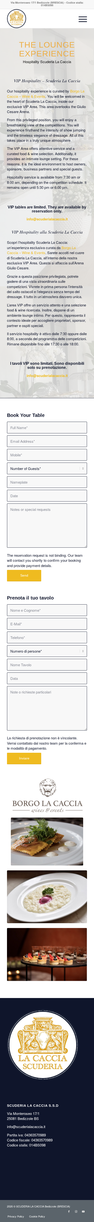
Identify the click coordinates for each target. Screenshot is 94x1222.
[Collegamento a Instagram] (76, 1211)
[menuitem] (80, 18)
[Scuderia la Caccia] (39, 18)
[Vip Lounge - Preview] (47, 842)
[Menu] (80, 18)
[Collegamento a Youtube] (83, 1211)
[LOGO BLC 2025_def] (47, 795)
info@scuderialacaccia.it (47, 219)
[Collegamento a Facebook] (69, 1211)
